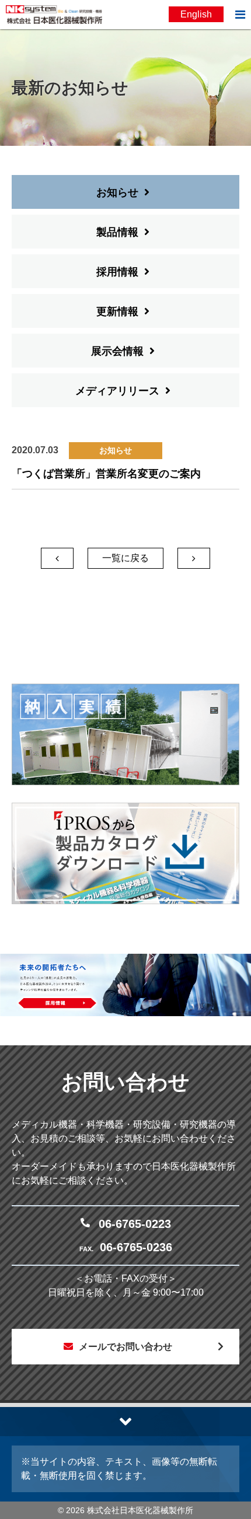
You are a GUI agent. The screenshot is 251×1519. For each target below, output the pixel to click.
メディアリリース (117, 391)
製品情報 (117, 232)
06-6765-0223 (135, 1223)
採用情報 (117, 272)
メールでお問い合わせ (125, 1347)
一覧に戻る (125, 558)
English (196, 14)
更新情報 (117, 311)
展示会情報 (117, 351)
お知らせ (117, 192)
